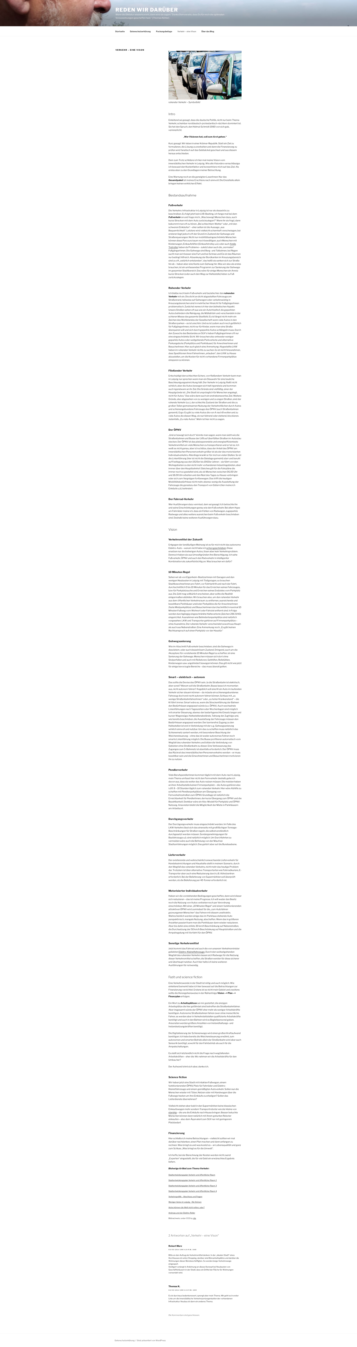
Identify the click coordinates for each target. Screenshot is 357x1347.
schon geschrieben (216, 548)
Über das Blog (207, 31)
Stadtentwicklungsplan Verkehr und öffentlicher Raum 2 (192, 1180)
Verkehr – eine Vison (186, 31)
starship (172, 1112)
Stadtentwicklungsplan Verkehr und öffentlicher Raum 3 (192, 1186)
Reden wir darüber (146, 10)
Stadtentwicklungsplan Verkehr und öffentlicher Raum (191, 1175)
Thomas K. (174, 1286)
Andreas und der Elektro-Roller (181, 1213)
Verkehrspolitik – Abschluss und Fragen (185, 1196)
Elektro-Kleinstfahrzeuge (192, 952)
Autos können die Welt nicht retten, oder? (186, 1207)
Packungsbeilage (164, 31)
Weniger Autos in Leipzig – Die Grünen (185, 1202)
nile (194, 1218)
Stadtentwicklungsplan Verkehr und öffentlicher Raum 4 (192, 1191)
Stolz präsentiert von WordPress (151, 1340)
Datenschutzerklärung (140, 31)
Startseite (120, 31)
